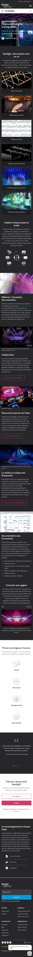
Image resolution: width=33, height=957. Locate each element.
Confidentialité (6, 946)
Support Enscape (23, 914)
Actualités (5, 925)
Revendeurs (5, 935)
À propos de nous (23, 925)
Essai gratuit (16, 796)
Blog (3, 927)
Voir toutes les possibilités (13, 378)
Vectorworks (5, 911)
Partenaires (5, 933)
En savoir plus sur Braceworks (14, 503)
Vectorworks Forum (23, 916)
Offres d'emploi (22, 927)
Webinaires (5, 930)
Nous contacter (22, 930)
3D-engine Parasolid (25, 306)
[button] (27, 1)
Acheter (16, 803)
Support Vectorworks (24, 911)
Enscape (4, 914)
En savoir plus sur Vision (12, 436)
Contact (20, 1)
